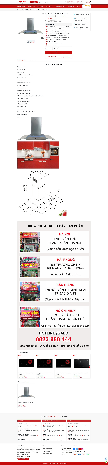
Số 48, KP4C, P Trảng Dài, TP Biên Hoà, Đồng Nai (79, 430)
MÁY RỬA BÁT (49, 6)
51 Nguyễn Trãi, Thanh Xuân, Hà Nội (27, 425)
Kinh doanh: (66, 449)
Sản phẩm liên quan (22, 352)
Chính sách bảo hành (47, 453)
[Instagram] (82, 449)
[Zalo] (106, 458)
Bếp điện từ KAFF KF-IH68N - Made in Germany (63, 374)
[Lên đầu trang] (106, 455)
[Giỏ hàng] (90, 2)
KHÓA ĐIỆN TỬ (71, 6)
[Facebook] (74, 449)
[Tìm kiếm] (40, 2)
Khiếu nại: (67, 452)
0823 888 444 (71, 2)
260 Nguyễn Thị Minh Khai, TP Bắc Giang (28, 435)
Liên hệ (63, 454)
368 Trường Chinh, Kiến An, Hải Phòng (27, 430)
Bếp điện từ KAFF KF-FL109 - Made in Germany (26, 374)
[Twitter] (77, 449)
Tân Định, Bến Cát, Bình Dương (75, 435)
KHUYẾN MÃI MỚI (21, 6)
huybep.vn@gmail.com (25, 456)
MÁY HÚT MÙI (40, 6)
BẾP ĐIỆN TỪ (31, 6)
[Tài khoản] (87, 2)
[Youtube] (79, 449)
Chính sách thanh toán (47, 448)
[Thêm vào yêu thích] (43, 13)
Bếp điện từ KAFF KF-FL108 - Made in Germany (44, 374)
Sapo (65, 463)
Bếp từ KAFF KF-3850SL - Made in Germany (81, 374)
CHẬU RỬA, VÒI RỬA (60, 6)
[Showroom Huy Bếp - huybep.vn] (23, 2)
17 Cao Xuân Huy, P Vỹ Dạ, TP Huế (51, 435)
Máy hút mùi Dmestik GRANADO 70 (25, 402)
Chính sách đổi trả (46, 451)
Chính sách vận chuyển (48, 449)
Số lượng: (47, 48)
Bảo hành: (67, 450)
